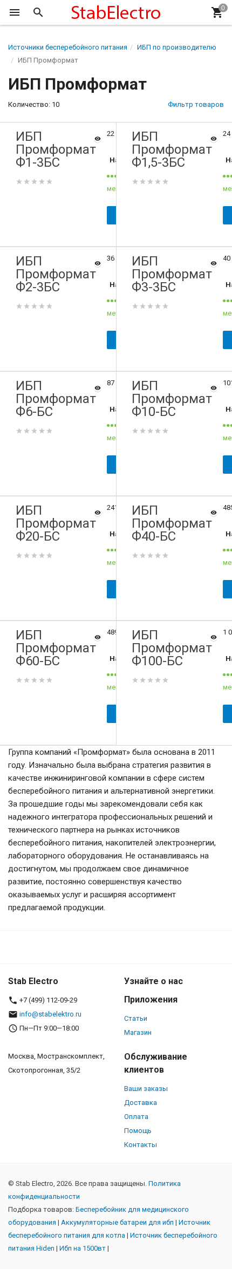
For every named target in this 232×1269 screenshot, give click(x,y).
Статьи (135, 1018)
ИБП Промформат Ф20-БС (56, 523)
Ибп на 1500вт (82, 1248)
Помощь (138, 1131)
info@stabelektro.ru (50, 1014)
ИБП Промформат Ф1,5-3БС (172, 149)
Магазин (138, 1032)
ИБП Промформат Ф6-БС (56, 398)
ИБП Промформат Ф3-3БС (172, 274)
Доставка (140, 1103)
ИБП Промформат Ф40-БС (172, 523)
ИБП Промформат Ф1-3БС (56, 149)
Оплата (136, 1117)
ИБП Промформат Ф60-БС (56, 648)
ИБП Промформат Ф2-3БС (56, 274)
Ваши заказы (146, 1088)
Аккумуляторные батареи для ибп (117, 1222)
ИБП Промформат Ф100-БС (172, 648)
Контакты (140, 1145)
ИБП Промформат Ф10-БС (172, 398)
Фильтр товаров (196, 104)
